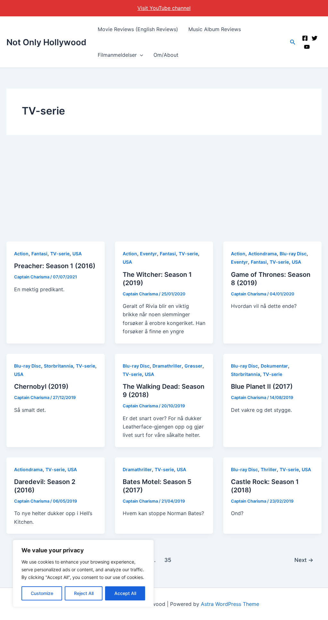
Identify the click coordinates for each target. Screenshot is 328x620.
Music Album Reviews (214, 29)
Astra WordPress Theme (230, 604)
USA (77, 253)
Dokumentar (274, 366)
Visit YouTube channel (164, 8)
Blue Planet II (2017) (262, 386)
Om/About (165, 55)
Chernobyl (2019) (41, 386)
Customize (42, 593)
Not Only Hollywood (46, 42)
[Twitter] (314, 38)
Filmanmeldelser (117, 55)
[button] (140, 55)
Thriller (269, 469)
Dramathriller (167, 366)
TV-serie (60, 253)
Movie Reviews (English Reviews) (138, 29)
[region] (83, 573)
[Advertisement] (164, 193)
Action (21, 253)
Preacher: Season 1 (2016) (54, 266)
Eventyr (148, 253)
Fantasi (39, 253)
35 (167, 559)
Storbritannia (58, 366)
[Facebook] (305, 38)
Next (303, 559)
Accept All (125, 593)
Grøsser (193, 366)
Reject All (84, 593)
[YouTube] (307, 47)
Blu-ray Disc (293, 253)
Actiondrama (262, 253)
